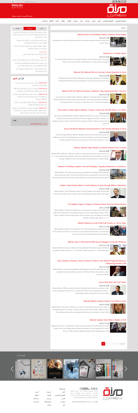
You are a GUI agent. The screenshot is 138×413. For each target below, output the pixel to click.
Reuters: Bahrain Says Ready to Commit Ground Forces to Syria (100, 148)
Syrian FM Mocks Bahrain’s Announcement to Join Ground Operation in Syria (95, 129)
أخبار (99, 21)
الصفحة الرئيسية (120, 21)
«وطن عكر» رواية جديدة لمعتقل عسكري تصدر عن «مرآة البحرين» (105, 365)
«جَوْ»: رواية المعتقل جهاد (40, 363)
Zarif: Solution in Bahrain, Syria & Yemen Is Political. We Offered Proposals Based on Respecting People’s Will (91, 262)
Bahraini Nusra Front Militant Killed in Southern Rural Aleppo (102, 35)
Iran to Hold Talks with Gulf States (112, 282)
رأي (81, 21)
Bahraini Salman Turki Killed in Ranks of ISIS (108, 320)
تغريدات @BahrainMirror (39, 124)
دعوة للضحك (24, 361)
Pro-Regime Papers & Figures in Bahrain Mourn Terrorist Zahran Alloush (97, 204)
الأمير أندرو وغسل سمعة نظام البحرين (35, 53)
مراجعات (36, 398)
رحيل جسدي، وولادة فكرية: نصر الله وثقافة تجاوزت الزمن (30, 58)
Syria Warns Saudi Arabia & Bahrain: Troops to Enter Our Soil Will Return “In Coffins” (91, 110)
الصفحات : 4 (121, 344)
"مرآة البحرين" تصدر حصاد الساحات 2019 (122, 364)
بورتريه (49, 398)
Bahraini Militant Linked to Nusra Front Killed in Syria (105, 301)
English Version (17, 6)
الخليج (51, 21)
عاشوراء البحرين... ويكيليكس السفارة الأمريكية (73, 364)
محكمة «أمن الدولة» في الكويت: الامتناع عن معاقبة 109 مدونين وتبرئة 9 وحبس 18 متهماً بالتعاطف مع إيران (30, 96)
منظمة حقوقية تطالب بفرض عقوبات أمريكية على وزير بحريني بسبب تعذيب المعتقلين (30, 47)
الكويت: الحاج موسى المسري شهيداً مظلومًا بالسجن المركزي (31, 84)
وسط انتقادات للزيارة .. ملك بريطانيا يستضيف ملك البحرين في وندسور (31, 70)
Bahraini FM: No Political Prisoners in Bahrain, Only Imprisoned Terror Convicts (94, 91)
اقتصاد (69, 21)
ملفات (63, 21)
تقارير (93, 21)
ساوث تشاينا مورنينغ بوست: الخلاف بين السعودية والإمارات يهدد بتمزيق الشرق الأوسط (31, 41)
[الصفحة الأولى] (113, 344)
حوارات (87, 21)
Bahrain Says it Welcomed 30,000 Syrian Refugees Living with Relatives (97, 242)
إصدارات (44, 21)
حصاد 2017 (89, 361)
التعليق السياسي (108, 21)
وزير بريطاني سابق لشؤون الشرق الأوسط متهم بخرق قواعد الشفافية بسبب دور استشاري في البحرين (31, 64)
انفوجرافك (47, 402)
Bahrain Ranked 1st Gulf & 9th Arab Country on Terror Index (102, 223)
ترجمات (75, 21)
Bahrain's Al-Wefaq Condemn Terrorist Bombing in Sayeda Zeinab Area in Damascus (92, 167)
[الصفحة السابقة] (110, 344)
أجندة (57, 21)
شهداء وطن (57, 361)
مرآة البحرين (117, 10)
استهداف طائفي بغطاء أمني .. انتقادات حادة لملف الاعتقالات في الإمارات (30, 103)
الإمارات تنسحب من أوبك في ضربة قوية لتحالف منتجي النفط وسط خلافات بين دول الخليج (30, 89)
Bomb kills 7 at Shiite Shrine (114, 53)
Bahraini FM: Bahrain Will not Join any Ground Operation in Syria (100, 72)
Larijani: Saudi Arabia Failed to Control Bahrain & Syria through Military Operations (93, 185)
